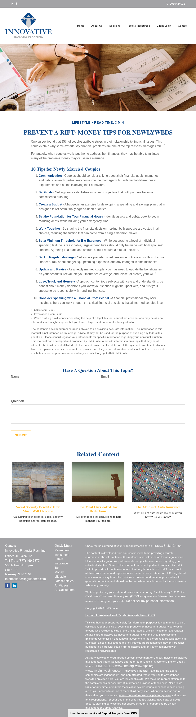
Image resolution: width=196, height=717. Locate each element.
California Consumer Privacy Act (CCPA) (113, 596)
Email (105, 376)
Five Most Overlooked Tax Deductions (98, 508)
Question (17, 401)
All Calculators (64, 589)
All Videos (62, 585)
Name (15, 376)
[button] (97, 25)
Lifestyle (60, 576)
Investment (62, 554)
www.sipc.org (144, 666)
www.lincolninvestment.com (104, 670)
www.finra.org (124, 666)
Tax (57, 567)
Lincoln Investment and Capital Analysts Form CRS (103, 713)
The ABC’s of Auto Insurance (158, 506)
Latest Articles (64, 581)
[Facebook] (16, 4)
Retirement (62, 550)
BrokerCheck (172, 545)
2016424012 (177, 3)
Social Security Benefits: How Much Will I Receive (38, 508)
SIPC (110, 666)
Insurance (61, 563)
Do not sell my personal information (150, 601)
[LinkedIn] (12, 4)
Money (59, 572)
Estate (59, 559)
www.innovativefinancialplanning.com (145, 695)
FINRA (101, 666)
